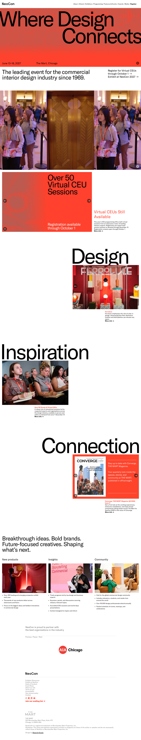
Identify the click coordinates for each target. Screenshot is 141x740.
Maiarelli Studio (38, 732)
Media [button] (127, 4)
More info (97, 231)
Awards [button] (120, 4)
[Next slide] (89, 201)
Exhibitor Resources (32, 680)
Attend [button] (81, 4)
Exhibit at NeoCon (31, 682)
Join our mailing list (34, 701)
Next (40, 637)
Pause (35, 637)
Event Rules (29, 686)
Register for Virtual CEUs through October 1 (122, 72)
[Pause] (137, 166)
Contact (28, 695)
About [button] (75, 4)
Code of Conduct (31, 684)
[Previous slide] (5, 201)
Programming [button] (98, 4)
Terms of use (29, 689)
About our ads (30, 688)
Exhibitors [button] (88, 4)
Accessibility (29, 691)
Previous (28, 637)
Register (133, 4)
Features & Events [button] (110, 4)
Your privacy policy (31, 693)
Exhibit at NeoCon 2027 (121, 76)
